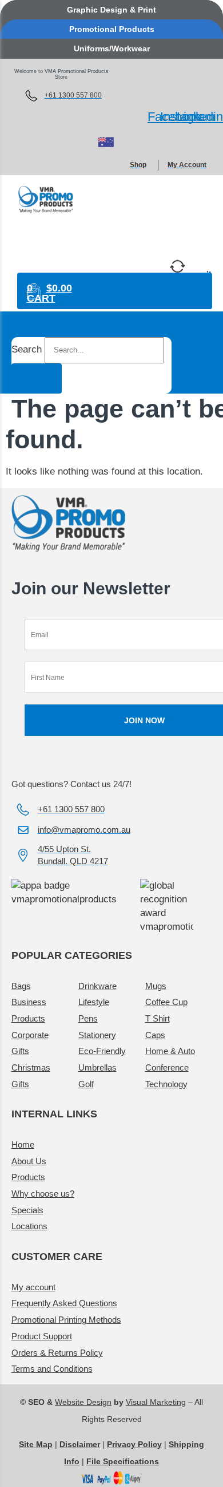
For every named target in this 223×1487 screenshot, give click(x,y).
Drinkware (97, 986)
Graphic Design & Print (111, 9)
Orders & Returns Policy (57, 1353)
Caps (155, 1035)
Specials (27, 1210)
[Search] (36, 378)
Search (26, 349)
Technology (166, 1084)
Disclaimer (79, 1444)
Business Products (28, 1010)
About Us (28, 1161)
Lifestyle (93, 1002)
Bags (21, 986)
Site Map (36, 1444)
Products (28, 1177)
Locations (29, 1226)
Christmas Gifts (30, 1076)
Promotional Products (111, 29)
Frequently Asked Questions (64, 1303)
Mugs (155, 986)
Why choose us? (42, 1193)
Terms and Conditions (52, 1368)
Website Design (83, 1402)
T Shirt (157, 1018)
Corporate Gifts (30, 1043)
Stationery (97, 1035)
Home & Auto (170, 1051)
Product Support (41, 1336)
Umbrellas (97, 1067)
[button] (117, 239)
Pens (88, 1018)
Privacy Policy (134, 1444)
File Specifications (122, 1461)
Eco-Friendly (102, 1051)
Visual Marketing (156, 1402)
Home (22, 1144)
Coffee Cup (166, 1002)
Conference (167, 1067)
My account (33, 1287)
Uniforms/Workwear (112, 48)
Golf (86, 1084)
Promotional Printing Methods (66, 1319)
